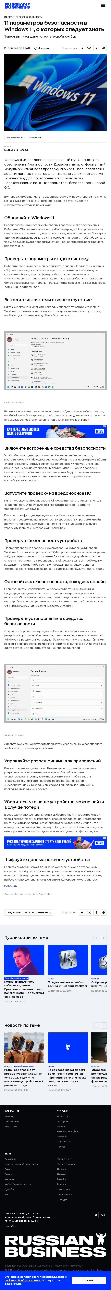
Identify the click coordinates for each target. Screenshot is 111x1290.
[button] (103, 5)
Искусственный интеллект (21, 1164)
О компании (12, 1121)
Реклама (10, 1159)
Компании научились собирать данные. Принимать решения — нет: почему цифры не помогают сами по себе (24, 989)
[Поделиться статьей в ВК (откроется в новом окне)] (89, 48)
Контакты (11, 1126)
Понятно (89, 1280)
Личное (61, 1174)
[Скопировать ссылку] (104, 48)
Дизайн (9, 1189)
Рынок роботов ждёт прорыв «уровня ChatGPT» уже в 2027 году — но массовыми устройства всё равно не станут (23, 1077)
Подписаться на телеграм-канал (27, 912)
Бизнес (9, 1174)
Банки (8, 1169)
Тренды (62, 1199)
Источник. (11, 886)
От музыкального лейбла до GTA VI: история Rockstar (67, 984)
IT (6, 1199)
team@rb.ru (12, 1226)
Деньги (61, 1169)
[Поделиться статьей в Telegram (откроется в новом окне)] (82, 48)
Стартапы (63, 1189)
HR (6, 1194)
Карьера (10, 1179)
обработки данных (28, 1280)
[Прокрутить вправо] (104, 938)
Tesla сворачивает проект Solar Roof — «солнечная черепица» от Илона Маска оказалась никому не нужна (67, 1077)
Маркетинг (64, 1159)
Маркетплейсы (66, 1164)
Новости (62, 1116)
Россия (61, 1184)
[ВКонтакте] (103, 1215)
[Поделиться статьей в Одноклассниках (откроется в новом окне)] (96, 48)
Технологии (35, 138)
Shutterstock (46, 894)
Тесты (61, 1147)
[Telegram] (95, 1215)
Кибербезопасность (29, 17)
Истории (10, 17)
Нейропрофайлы (67, 1131)
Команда (10, 1116)
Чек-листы (63, 1142)
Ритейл (61, 1179)
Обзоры (62, 1136)
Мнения (61, 1126)
